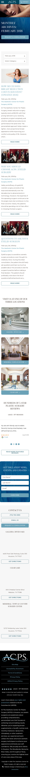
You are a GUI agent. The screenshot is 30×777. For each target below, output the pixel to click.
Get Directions (15, 561)
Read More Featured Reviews (15, 452)
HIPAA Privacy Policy (15, 681)
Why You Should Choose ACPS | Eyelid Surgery (13, 170)
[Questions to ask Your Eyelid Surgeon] (15, 228)
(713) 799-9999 (15, 515)
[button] (2, 2)
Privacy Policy (15, 677)
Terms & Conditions (15, 673)
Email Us (15, 520)
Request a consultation (15, 37)
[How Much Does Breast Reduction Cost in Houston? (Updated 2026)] (15, 76)
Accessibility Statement (15, 669)
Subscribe (15, 495)
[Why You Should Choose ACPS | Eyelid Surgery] (15, 156)
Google (6, 437)
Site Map (15, 664)
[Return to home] (15, 657)
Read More (15, 142)
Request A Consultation (15, 525)
